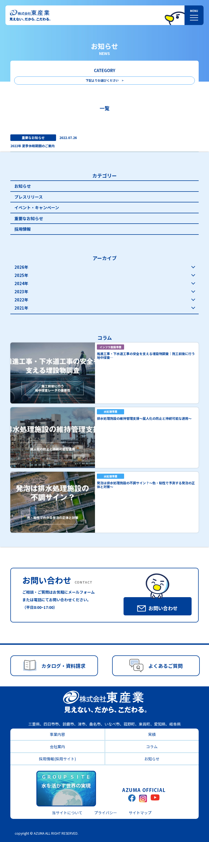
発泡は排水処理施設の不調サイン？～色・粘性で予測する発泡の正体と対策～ (146, 484)
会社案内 (57, 746)
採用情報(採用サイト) (57, 758)
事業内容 (57, 734)
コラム (152, 746)
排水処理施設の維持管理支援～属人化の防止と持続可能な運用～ (144, 418)
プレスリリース (28, 197)
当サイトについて (67, 812)
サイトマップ (140, 812)
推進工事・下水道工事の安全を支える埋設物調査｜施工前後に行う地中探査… (146, 355)
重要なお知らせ (28, 218)
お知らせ (22, 186)
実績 (152, 734)
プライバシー (105, 812)
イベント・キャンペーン (36, 207)
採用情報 (22, 229)
